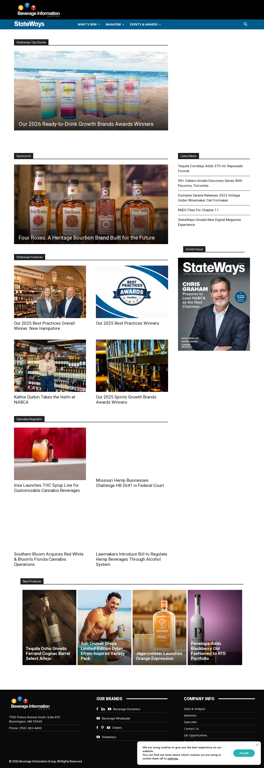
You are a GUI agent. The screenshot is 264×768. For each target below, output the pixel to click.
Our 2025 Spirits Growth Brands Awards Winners (126, 400)
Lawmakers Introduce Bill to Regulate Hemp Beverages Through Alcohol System (131, 559)
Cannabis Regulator (29, 419)
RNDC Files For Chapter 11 (198, 210)
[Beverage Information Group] (52, 9)
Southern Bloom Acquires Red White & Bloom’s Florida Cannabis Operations (49, 559)
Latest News (188, 156)
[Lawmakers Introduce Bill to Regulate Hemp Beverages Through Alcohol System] (132, 525)
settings (172, 759)
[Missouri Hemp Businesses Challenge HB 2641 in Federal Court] (132, 451)
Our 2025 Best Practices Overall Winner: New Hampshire (44, 326)
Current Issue (194, 249)
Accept (244, 753)
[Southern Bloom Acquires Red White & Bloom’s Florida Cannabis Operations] (50, 525)
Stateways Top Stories (31, 42)
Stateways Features (29, 257)
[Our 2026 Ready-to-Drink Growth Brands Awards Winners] (91, 90)
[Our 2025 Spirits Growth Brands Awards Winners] (132, 366)
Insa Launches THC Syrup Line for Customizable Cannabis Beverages (47, 488)
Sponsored (23, 156)
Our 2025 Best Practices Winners (127, 323)
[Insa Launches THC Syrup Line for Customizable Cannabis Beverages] (50, 454)
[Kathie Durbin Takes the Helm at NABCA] (50, 366)
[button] (246, 24)
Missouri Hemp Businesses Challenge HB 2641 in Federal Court (130, 483)
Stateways (109, 737)
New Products (32, 581)
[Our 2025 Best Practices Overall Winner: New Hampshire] (50, 292)
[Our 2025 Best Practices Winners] (132, 292)
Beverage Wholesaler (116, 718)
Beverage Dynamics (126, 709)
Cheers (117, 727)
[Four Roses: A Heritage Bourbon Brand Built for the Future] (91, 204)
